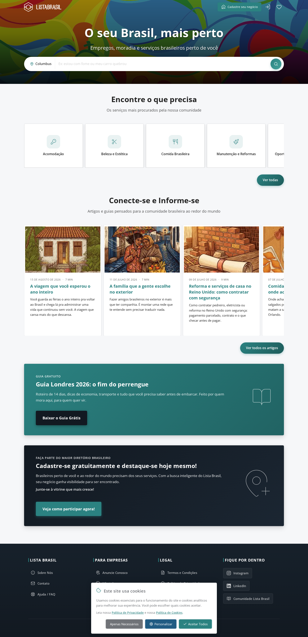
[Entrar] (268, 7)
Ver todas (270, 180)
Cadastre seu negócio (243, 7)
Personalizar (163, 624)
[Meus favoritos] (279, 7)
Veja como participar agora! (69, 508)
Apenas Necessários (124, 624)
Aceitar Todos (198, 624)
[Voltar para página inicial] (44, 7)
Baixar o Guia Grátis (61, 417)
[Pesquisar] (275, 63)
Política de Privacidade (128, 613)
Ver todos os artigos (262, 348)
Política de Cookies (169, 613)
